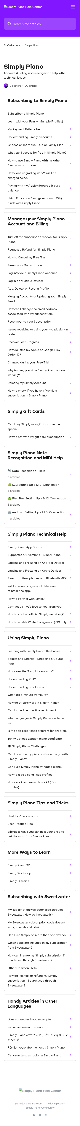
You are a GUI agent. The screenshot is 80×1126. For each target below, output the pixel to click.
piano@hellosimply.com (28, 1103)
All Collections (12, 45)
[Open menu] (73, 7)
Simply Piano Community (40, 1107)
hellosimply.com (56, 1103)
